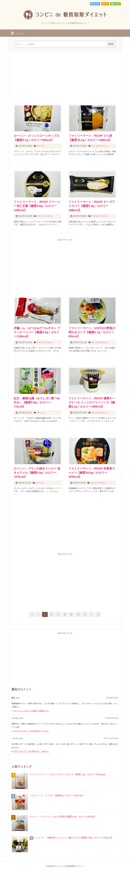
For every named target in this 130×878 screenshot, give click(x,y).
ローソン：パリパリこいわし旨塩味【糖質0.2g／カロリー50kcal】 (62, 816)
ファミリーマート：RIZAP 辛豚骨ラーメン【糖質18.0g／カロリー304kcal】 (91, 472)
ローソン (41, 146)
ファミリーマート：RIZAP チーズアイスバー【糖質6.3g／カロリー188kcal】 (91, 206)
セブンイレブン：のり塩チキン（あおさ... (31, 751)
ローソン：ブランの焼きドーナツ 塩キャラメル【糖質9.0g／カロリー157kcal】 (37, 472)
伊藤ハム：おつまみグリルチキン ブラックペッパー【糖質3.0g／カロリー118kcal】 (37, 332)
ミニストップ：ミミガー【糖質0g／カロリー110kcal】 (56, 795)
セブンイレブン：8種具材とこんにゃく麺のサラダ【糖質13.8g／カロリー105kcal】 (71, 837)
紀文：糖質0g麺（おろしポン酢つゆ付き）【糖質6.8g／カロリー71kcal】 (37, 402)
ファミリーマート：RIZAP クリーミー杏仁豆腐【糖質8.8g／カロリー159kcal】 (37, 206)
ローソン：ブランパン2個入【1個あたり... (31, 711)
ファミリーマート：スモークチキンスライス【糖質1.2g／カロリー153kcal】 (67, 774)
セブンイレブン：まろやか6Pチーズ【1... (31, 731)
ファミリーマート (99, 146)
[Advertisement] (65, 77)
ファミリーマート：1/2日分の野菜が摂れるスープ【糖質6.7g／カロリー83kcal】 (91, 332)
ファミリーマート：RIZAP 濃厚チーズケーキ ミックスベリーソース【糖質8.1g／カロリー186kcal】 (91, 402)
